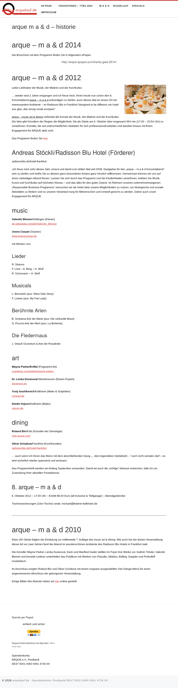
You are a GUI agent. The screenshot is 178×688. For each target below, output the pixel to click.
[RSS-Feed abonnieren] (175, 682)
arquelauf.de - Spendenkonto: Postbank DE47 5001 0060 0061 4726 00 (60, 680)
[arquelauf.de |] (19, 8)
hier (45, 138)
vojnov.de (17, 408)
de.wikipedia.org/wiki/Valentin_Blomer (34, 223)
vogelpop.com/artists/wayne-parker (33, 371)
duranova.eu (19, 383)
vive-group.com (21, 435)
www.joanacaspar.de (24, 236)
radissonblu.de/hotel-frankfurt (29, 448)
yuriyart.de (18, 396)
